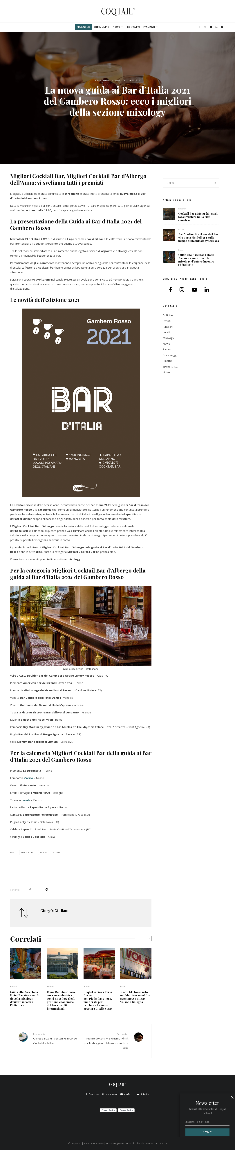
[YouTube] (211, 27)
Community (101, 27)
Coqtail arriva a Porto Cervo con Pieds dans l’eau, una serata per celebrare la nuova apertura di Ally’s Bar (98, 1000)
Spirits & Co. (170, 366)
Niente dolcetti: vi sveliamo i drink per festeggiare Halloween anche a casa (106, 1041)
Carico (28, 778)
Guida (44, 852)
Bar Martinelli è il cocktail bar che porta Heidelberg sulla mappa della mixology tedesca (198, 237)
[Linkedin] (216, 27)
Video (166, 372)
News (116, 27)
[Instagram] (205, 27)
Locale (25, 800)
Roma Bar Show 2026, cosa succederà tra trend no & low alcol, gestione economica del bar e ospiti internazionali (61, 1000)
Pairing (167, 349)
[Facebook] (199, 27)
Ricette (167, 361)
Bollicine (168, 315)
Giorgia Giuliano (102, 80)
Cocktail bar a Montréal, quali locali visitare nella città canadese (198, 217)
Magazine (83, 27)
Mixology (168, 338)
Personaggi (170, 355)
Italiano (149, 27)
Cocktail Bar (28, 852)
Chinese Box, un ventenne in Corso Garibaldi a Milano (55, 1039)
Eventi (13, 986)
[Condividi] (30, 889)
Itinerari (182, 208)
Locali (57, 852)
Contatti (133, 27)
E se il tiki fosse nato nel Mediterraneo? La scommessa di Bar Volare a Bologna (135, 997)
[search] (215, 182)
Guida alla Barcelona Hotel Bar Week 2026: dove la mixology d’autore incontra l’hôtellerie (24, 998)
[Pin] (47, 889)
